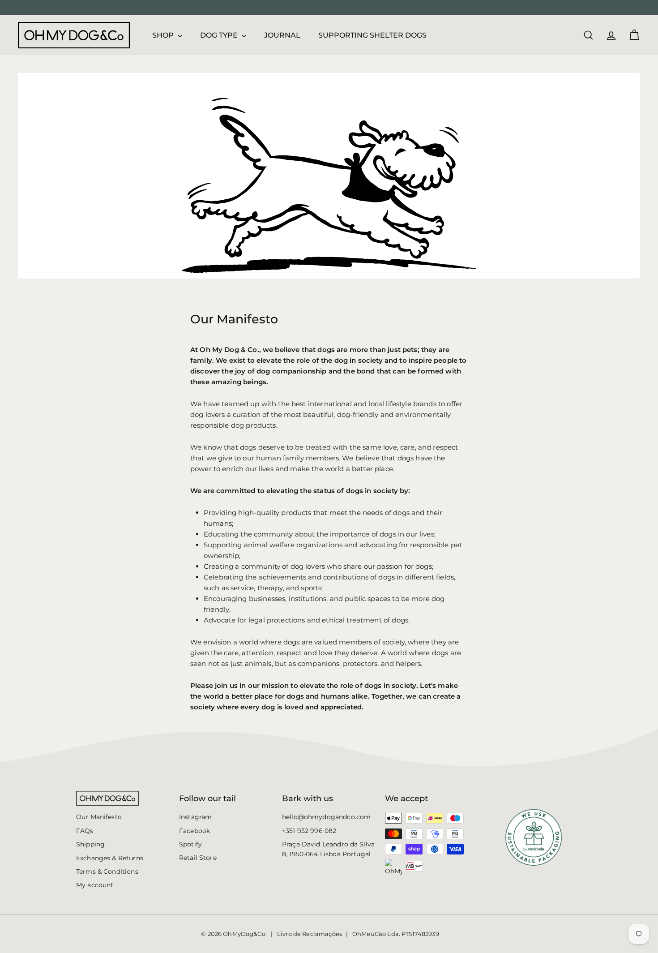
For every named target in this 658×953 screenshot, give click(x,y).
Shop (163, 35)
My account (95, 885)
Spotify (190, 844)
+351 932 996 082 (309, 831)
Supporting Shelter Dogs (372, 35)
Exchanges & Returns (109, 858)
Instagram (195, 817)
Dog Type (219, 35)
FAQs (85, 831)
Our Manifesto (99, 817)
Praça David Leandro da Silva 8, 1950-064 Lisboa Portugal (328, 849)
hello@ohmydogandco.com (326, 817)
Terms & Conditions (107, 871)
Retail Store (198, 858)
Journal (282, 35)
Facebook (194, 831)
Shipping (90, 844)
